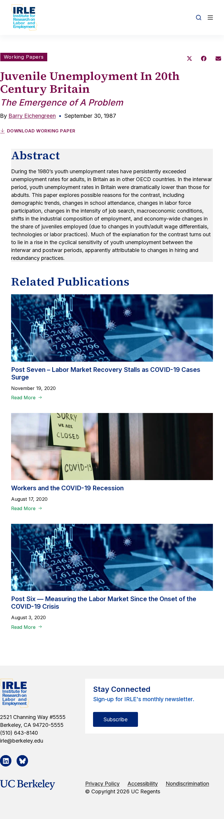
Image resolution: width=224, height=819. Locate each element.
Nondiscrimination (187, 783)
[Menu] (210, 17)
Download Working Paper (41, 131)
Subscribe (115, 719)
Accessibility (142, 783)
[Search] (198, 17)
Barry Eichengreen (32, 116)
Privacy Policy (102, 783)
